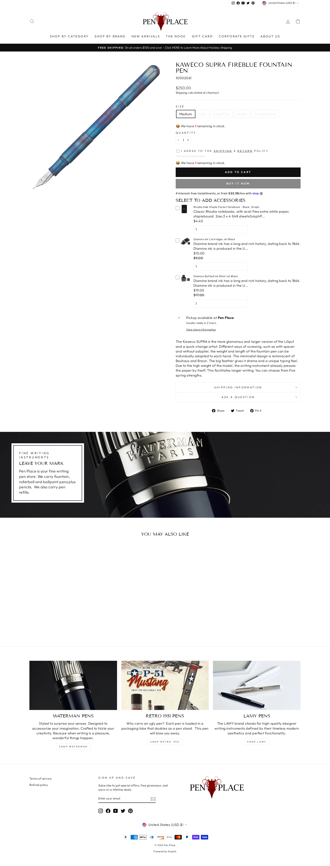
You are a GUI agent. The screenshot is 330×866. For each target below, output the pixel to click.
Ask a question (238, 397)
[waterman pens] (73, 685)
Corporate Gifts (237, 36)
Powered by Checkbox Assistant (190, 156)
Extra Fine (222, 114)
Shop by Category (69, 36)
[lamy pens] (257, 685)
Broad (242, 114)
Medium (185, 114)
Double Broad (265, 114)
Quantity (186, 132)
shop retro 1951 (165, 741)
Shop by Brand (110, 36)
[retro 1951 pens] (165, 685)
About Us (270, 36)
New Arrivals (146, 36)
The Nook (176, 36)
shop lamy (256, 741)
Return (245, 151)
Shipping (181, 92)
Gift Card (202, 36)
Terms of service (40, 778)
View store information (201, 329)
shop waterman (73, 746)
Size (180, 106)
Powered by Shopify (165, 851)
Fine (202, 114)
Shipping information (238, 387)
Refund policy (38, 785)
